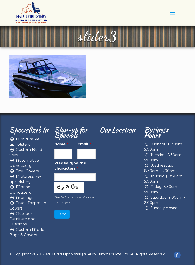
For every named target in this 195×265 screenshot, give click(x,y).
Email (84, 144)
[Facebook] (177, 255)
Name (61, 144)
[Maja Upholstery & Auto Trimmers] (30, 12)
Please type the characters (70, 166)
